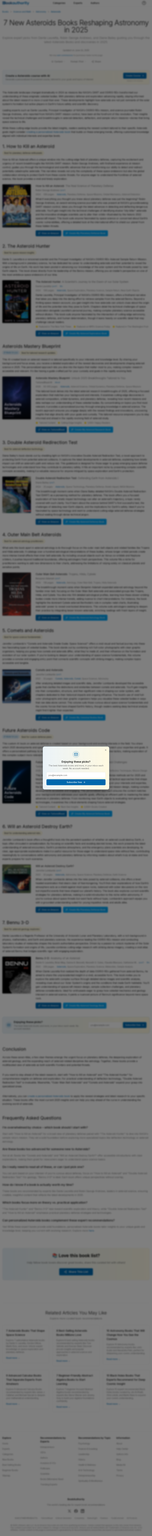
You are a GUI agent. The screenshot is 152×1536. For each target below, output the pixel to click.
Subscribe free (74, 782)
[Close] (106, 750)
